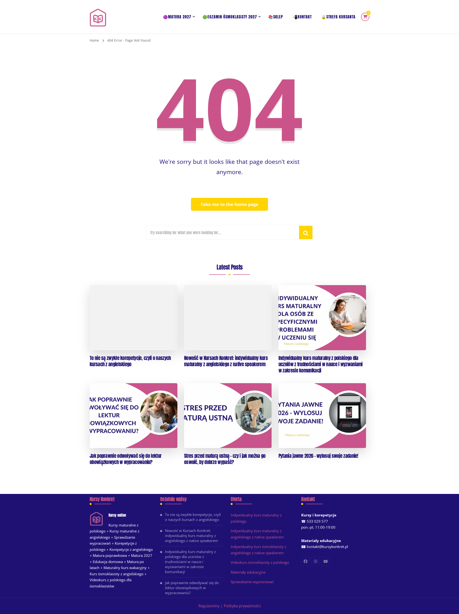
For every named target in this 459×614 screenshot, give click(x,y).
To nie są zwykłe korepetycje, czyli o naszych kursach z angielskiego (130, 361)
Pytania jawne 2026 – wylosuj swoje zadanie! (318, 456)
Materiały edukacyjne (248, 572)
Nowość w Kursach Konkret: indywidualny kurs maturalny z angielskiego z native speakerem (226, 361)
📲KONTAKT (302, 17)
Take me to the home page (229, 204)
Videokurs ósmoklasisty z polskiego (260, 562)
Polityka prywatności (242, 605)
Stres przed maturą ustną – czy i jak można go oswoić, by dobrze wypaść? (225, 459)
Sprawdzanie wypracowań (252, 581)
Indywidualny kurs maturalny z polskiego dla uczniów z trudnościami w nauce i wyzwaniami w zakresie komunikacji (321, 364)
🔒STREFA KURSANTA (338, 17)
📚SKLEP (275, 17)
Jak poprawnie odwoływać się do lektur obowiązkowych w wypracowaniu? (125, 459)
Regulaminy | (210, 605)
